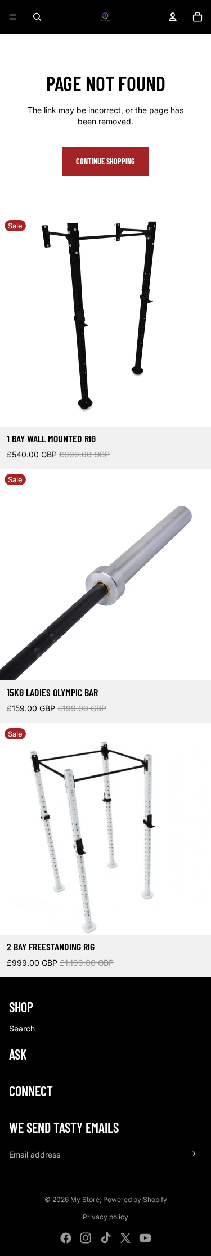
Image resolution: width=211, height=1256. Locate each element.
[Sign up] (192, 1154)
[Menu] (13, 17)
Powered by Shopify (135, 1199)
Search (22, 1028)
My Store (85, 1199)
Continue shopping (105, 161)
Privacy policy (105, 1217)
